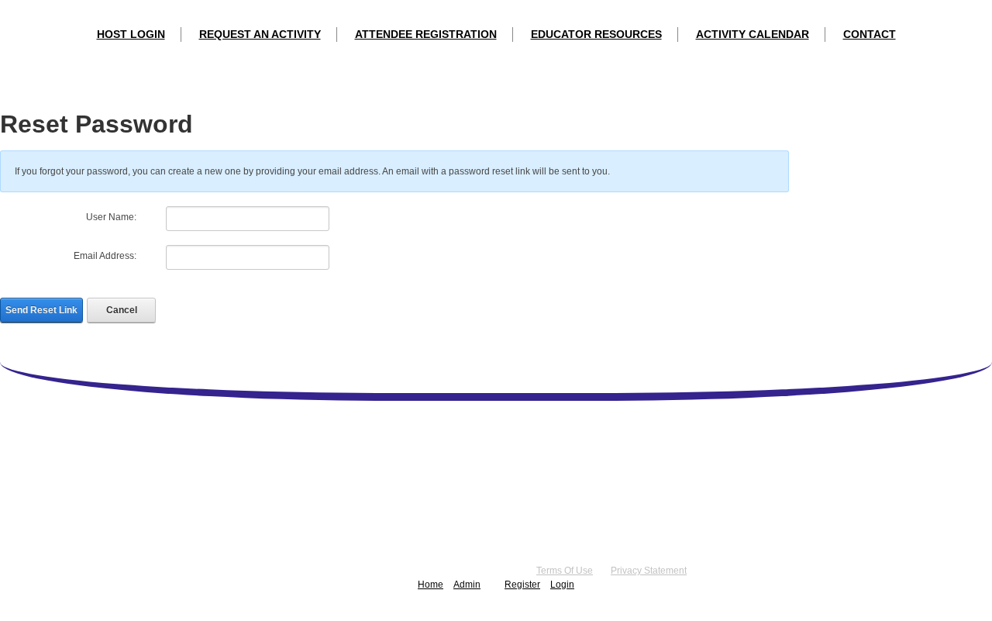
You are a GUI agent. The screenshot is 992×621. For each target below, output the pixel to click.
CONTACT (869, 34)
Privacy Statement (649, 570)
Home (430, 584)
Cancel (121, 310)
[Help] (146, 217)
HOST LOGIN (131, 34)
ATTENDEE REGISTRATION (426, 34)
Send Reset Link (41, 310)
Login (562, 584)
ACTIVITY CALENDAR (752, 34)
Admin (466, 584)
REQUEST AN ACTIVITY (260, 34)
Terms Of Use (564, 570)
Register (522, 584)
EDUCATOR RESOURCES (596, 34)
